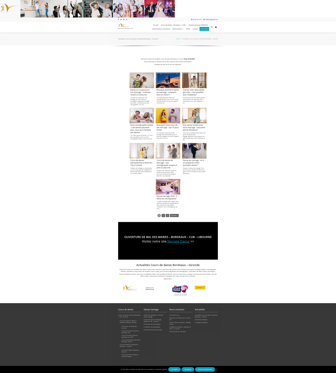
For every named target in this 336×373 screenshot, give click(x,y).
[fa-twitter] (123, 19)
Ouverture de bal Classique (152, 324)
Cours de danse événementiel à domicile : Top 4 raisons (141, 162)
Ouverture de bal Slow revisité (153, 330)
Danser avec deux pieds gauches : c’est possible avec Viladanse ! (193, 92)
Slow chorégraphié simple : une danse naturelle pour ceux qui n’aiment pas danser (141, 129)
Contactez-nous (175, 315)
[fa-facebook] (118, 19)
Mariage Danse (178, 241)
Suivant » (174, 215)
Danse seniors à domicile (161, 29)
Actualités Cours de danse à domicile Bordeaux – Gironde (206, 316)
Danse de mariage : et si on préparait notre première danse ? (193, 162)
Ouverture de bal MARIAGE (198, 25)
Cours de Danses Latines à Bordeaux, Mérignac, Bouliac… (128, 321)
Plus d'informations (205, 369)
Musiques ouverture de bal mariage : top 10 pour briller (168, 127)
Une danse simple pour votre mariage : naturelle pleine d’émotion (194, 127)
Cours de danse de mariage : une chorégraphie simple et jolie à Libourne (167, 164)
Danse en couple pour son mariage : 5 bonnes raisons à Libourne (140, 92)
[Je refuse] (334, 369)
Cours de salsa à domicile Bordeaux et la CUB (130, 336)
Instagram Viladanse (202, 322)
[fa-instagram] (126, 19)
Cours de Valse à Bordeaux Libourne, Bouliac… (130, 355)
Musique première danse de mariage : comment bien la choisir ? (168, 92)
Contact (195, 29)
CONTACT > (200, 287)
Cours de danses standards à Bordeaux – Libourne (129, 345)
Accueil (155, 25)
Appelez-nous (150, 288)
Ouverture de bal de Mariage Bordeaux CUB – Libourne (152, 320)
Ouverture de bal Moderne (152, 327)
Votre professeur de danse (178, 331)
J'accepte (174, 369)
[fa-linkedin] (121, 19)
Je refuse (188, 369)
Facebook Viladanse (202, 319)
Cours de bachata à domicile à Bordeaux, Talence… (131, 341)
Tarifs (188, 29)
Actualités (204, 29)
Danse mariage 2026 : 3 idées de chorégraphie (167, 197)
